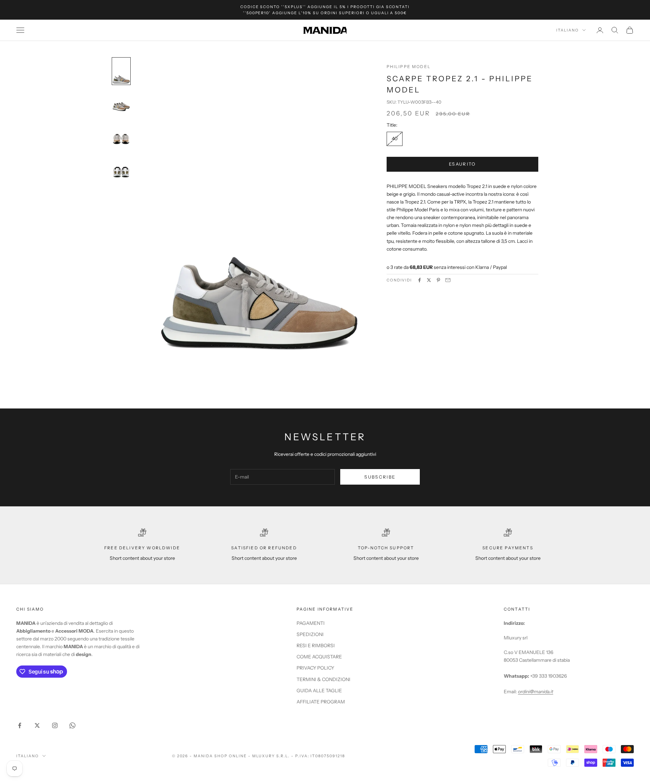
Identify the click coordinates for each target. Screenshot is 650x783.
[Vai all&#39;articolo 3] (121, 137)
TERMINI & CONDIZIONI (323, 679)
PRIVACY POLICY (315, 668)
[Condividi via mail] (448, 280)
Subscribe (379, 477)
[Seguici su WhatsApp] (72, 725)
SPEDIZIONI (310, 634)
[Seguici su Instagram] (54, 725)
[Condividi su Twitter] (429, 280)
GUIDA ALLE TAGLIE (319, 690)
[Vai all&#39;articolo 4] (121, 171)
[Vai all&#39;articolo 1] (121, 71)
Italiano (567, 30)
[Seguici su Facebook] (19, 725)
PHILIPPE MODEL (409, 66)
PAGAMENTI (311, 623)
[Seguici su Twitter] (37, 725)
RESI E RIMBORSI (316, 645)
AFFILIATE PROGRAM (321, 702)
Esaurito (462, 164)
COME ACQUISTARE (319, 657)
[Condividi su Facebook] (419, 280)
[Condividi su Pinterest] (438, 280)
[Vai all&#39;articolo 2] (121, 104)
